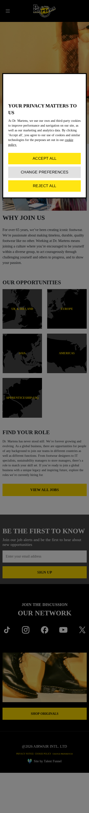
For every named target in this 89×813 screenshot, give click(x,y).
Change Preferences (44, 172)
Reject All (44, 186)
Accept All (45, 158)
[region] (44, 135)
